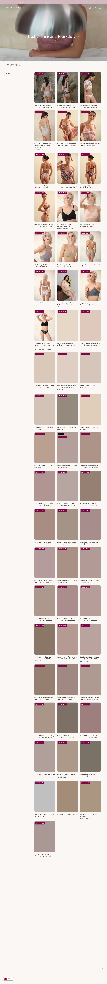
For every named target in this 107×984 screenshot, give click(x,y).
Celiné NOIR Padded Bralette (89, 504)
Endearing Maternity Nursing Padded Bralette (66, 775)
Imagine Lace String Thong (88, 774)
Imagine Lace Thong (40, 814)
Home (7, 64)
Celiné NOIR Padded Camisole (66, 542)
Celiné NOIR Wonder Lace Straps (44, 736)
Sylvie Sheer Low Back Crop (42, 855)
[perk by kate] (15, 8)
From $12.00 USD (72, 814)
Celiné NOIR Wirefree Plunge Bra (67, 657)
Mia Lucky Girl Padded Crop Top (90, 144)
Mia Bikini (60, 814)
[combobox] (8, 979)
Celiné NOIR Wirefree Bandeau (44, 619)
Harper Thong (84, 386)
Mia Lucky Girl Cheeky (41, 186)
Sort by (36, 65)
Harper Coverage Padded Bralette (65, 304)
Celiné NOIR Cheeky (40, 466)
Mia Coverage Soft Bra (64, 224)
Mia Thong (83, 814)
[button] (89, 7)
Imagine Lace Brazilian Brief (42, 105)
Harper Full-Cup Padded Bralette (90, 343)
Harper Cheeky (84, 265)
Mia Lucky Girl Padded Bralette (66, 144)
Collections (14, 64)
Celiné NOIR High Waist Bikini (89, 466)
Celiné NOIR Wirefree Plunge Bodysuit (43, 144)
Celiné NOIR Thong (63, 580)
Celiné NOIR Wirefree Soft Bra (43, 698)
